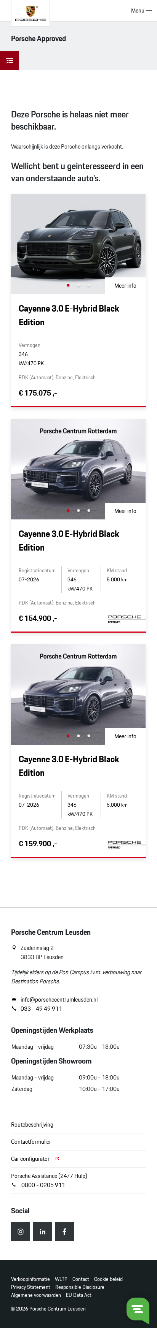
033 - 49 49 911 (41, 1008)
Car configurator (31, 1158)
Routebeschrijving (32, 1124)
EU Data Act (78, 1295)
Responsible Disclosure (79, 1287)
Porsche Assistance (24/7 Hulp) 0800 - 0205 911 (49, 1180)
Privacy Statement (30, 1287)
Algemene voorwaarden (36, 1295)
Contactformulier (31, 1141)
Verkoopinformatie (30, 1279)
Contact (80, 1279)
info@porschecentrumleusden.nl (59, 999)
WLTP (61, 1279)
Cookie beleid (108, 1279)
